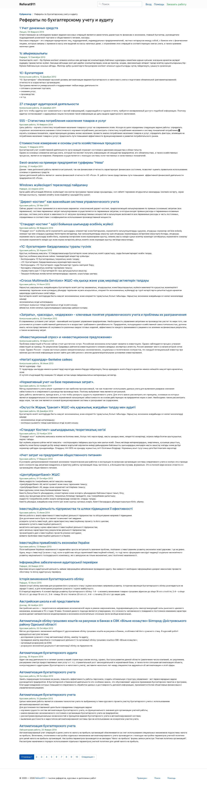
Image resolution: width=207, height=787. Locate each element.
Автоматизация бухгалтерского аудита (48, 653)
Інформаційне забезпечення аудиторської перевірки (58, 562)
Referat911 (40, 778)
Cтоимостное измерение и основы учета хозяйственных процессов (70, 143)
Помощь (159, 4)
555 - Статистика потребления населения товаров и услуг (62, 121)
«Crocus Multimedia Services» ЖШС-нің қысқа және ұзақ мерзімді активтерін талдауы (84, 280)
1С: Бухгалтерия (31, 73)
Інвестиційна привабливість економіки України (54, 543)
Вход (149, 4)
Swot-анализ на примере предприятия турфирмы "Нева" (61, 162)
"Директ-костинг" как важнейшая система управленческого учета (69, 201)
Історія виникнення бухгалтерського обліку (51, 579)
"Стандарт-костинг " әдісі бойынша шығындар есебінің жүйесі (66, 224)
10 (77, 757)
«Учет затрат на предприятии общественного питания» (60, 455)
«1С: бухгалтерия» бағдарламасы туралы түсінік (55, 246)
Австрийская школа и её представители (49, 601)
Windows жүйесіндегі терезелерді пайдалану (53, 185)
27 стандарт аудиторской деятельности (49, 104)
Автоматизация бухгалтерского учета (47, 672)
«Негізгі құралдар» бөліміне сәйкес (45, 359)
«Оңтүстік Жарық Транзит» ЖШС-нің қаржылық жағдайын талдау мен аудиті (77, 407)
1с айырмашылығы (33, 53)
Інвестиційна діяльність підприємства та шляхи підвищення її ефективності (76, 509)
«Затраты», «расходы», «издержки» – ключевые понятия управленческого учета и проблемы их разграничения (102, 314)
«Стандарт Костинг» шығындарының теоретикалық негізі (62, 430)
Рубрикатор (25, 14)
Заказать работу (176, 4)
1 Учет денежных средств (38, 28)
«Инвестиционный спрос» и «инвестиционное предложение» (65, 337)
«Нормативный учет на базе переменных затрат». (56, 382)
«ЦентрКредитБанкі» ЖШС (39, 474)
